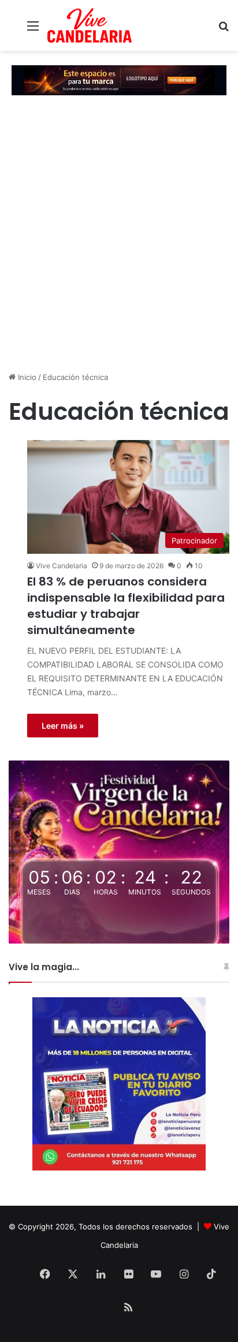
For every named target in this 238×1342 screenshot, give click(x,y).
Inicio (26, 377)
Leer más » (63, 725)
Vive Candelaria (61, 565)
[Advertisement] (119, 238)
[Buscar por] (223, 30)
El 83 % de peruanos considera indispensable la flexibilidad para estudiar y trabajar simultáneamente (126, 605)
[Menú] (33, 30)
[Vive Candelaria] (89, 25)
